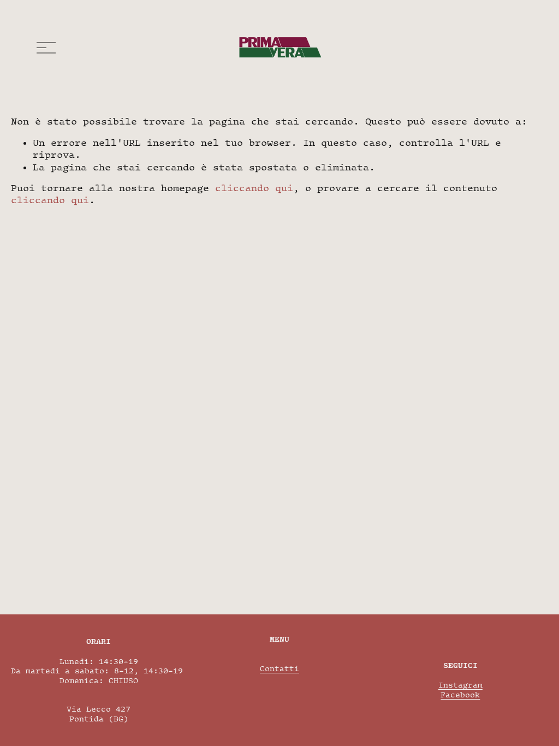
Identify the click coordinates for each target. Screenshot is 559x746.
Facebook (460, 694)
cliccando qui (254, 187)
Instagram (460, 684)
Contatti (279, 668)
